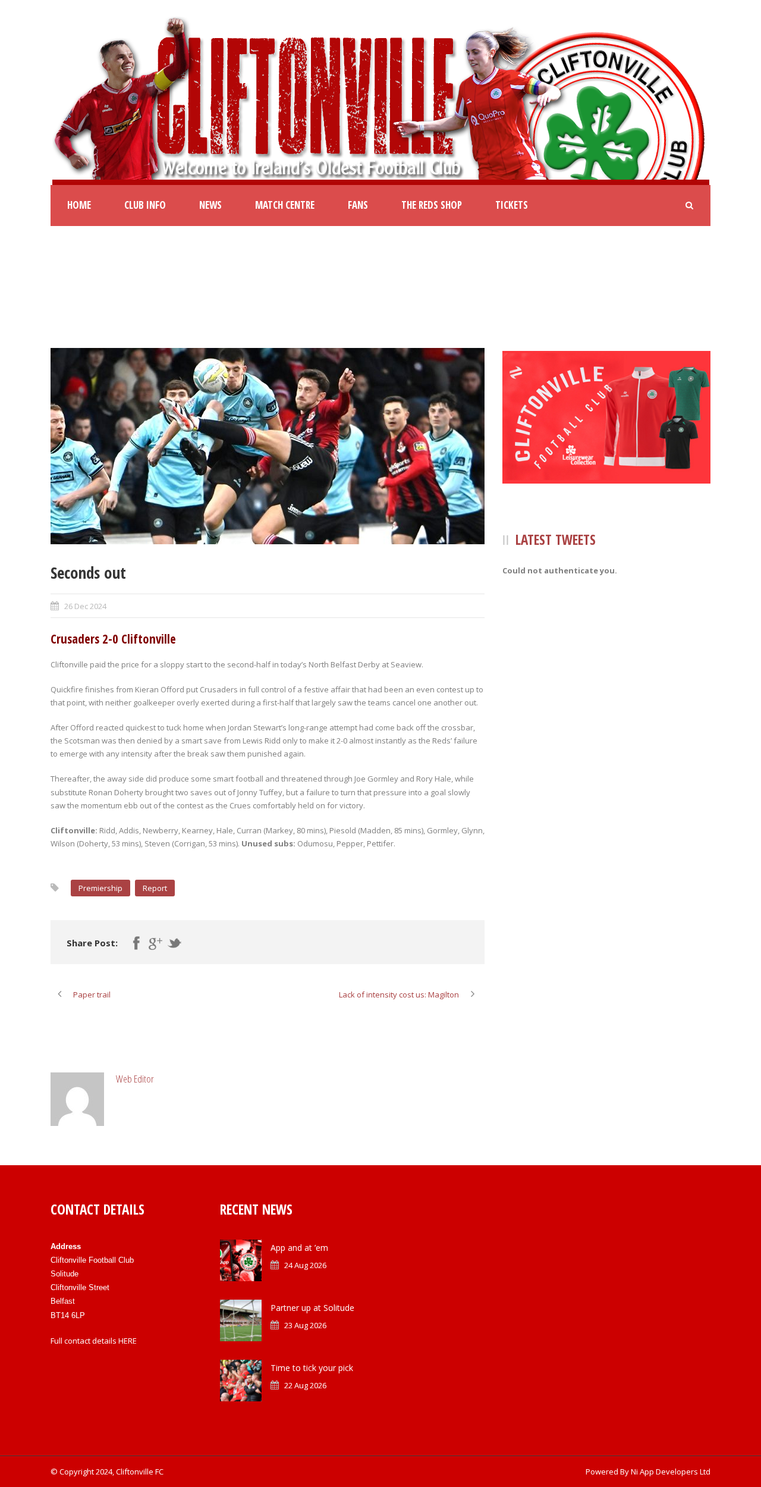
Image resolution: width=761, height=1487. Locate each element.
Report (155, 888)
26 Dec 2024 (85, 606)
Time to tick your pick (312, 1367)
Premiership (100, 888)
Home (79, 205)
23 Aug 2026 (305, 1325)
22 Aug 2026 (305, 1385)
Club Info (145, 205)
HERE (127, 1340)
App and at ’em (299, 1247)
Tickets (511, 205)
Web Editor (135, 1079)
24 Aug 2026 (305, 1265)
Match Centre (285, 205)
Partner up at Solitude (312, 1307)
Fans (358, 205)
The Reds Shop (431, 205)
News (210, 205)
